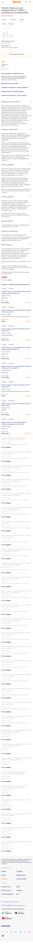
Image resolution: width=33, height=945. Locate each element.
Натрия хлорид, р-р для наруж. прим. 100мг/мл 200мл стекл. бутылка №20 (16, 578)
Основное (4, 19)
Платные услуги (6, 890)
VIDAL (10, 280)
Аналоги (21, 19)
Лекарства (4, 879)
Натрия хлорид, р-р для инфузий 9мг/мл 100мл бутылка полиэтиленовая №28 (16, 494)
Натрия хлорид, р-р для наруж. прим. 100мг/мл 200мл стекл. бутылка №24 (16, 592)
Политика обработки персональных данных (13, 905)
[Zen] (3, 936)
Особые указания (21, 95)
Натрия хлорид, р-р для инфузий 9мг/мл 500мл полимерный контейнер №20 (16, 564)
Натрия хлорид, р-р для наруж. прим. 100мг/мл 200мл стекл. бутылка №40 (16, 606)
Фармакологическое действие (9, 83)
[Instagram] (29, 932)
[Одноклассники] (3, 932)
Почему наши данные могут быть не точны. (16, 862)
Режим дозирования (22, 87)
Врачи (18, 886)
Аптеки (27, 302)
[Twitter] (16, 932)
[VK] (11, 932)
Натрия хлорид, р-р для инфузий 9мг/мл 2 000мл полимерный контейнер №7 (14, 773)
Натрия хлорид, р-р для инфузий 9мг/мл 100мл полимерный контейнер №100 (16, 759)
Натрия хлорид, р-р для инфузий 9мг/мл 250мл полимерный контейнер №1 (16, 348)
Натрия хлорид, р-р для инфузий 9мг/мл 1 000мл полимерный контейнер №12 (14, 439)
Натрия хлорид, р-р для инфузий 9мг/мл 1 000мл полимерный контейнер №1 (14, 423)
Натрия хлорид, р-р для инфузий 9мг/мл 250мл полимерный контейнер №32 (16, 619)
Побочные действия (6, 91)
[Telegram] (25, 932)
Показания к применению (8, 87)
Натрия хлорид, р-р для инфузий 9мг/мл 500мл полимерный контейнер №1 (16, 367)
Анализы (19, 890)
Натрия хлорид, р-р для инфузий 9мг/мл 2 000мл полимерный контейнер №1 (14, 786)
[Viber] (20, 932)
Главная (3, 871)
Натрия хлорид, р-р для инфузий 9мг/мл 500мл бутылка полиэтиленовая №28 (16, 508)
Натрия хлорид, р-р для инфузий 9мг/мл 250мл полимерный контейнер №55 (16, 745)
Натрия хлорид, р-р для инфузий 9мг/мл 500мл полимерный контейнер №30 (16, 731)
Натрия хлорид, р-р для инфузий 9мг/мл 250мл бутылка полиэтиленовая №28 (16, 466)
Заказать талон (5, 886)
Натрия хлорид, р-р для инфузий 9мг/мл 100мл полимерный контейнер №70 (16, 550)
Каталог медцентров (7, 894)
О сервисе (19, 871)
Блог (17, 894)
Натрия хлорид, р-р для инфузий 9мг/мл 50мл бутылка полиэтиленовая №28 (15, 480)
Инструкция (13, 19)
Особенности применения (8, 95)
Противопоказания (18, 91)
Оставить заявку (21, 879)
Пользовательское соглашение (10, 901)
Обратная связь (21, 875)
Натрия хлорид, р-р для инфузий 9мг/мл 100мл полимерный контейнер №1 (16, 292)
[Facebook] (7, 932)
